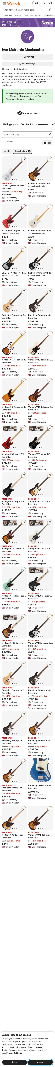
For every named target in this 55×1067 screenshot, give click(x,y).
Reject (14, 1062)
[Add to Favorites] (24, 159)
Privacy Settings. (14, 1053)
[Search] (50, 10)
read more (7, 85)
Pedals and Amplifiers (32, 16)
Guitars (18, 16)
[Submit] (50, 134)
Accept (40, 1062)
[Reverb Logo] (13, 3)
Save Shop (29, 57)
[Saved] (43, 3)
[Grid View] (45, 143)
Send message (28, 63)
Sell (36, 3)
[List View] (49, 143)
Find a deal (8, 16)
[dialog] (27, 1049)
